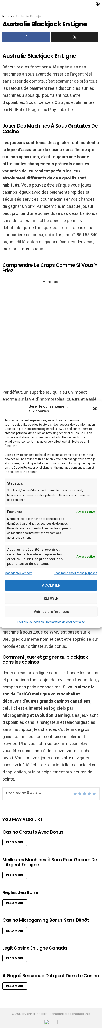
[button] (95, 408)
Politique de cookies (30, 621)
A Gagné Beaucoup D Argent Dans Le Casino (50, 976)
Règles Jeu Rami (20, 892)
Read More (15, 842)
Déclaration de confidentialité (65, 621)
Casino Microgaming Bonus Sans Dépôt (45, 920)
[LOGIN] (98, 4)
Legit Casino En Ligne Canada (34, 948)
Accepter (51, 585)
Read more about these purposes (75, 573)
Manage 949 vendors (18, 573)
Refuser (51, 598)
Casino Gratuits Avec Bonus (33, 832)
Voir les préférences (51, 612)
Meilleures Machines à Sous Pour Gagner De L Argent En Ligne (49, 862)
